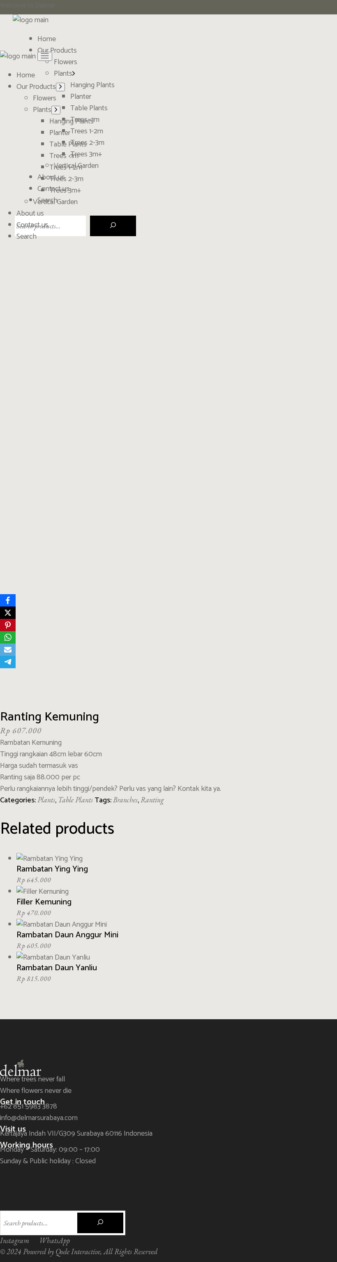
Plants (46, 799)
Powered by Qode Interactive (61, 1251)
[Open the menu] (44, 56)
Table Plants (75, 799)
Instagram (14, 1240)
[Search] (113, 226)
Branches (125, 799)
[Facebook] (8, 600)
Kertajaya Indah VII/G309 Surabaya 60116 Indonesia (76, 1133)
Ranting (152, 799)
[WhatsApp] (8, 637)
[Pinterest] (8, 625)
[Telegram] (8, 662)
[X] (8, 613)
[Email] (8, 650)
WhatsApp (54, 1240)
